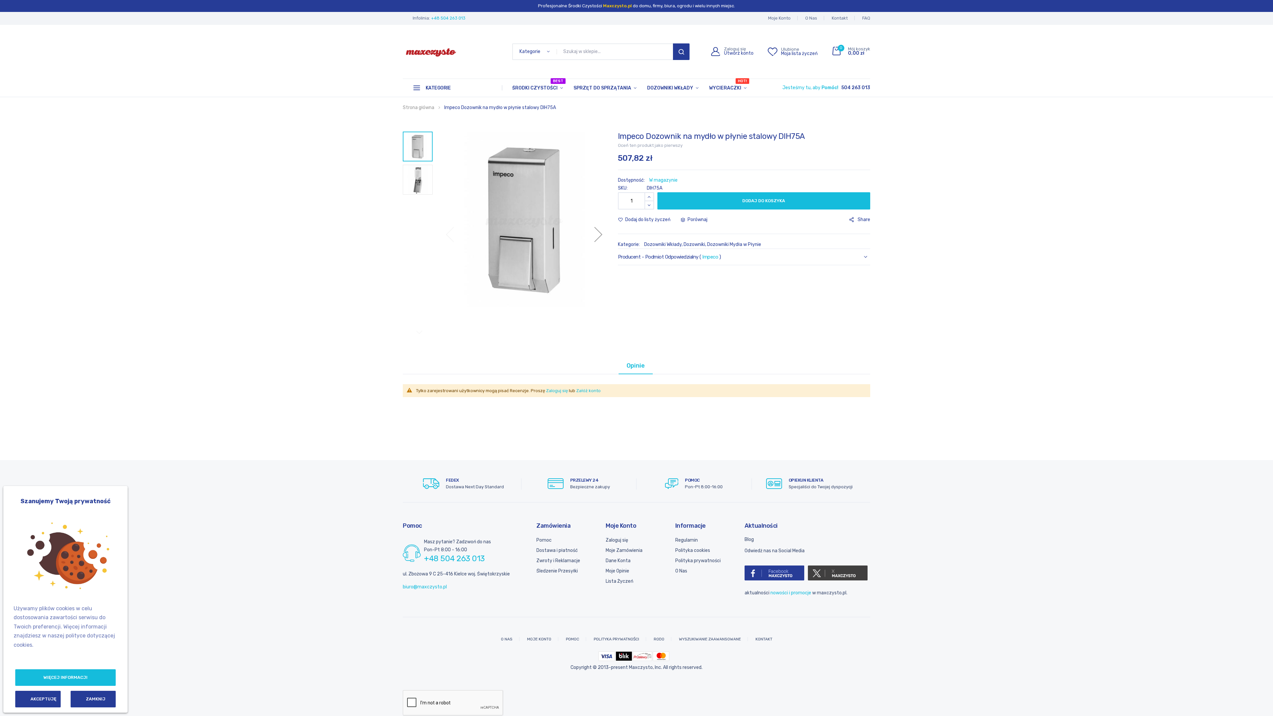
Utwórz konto (739, 53)
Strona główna (418, 107)
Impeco (710, 257)
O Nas (811, 18)
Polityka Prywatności (616, 639)
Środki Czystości (537, 85)
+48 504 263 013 (448, 18)
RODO (659, 639)
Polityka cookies (692, 550)
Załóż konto (588, 390)
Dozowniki (694, 244)
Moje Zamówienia (624, 550)
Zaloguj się (557, 390)
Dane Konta (618, 561)
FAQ (866, 18)
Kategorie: (629, 244)
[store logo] (431, 52)
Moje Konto (779, 18)
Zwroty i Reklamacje (558, 561)
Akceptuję (43, 698)
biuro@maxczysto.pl (425, 587)
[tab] (636, 365)
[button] (598, 234)
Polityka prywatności (698, 561)
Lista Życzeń (619, 581)
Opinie (636, 365)
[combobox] (616, 51)
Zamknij (95, 698)
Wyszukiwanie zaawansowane (710, 639)
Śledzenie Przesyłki (557, 571)
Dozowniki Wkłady (670, 88)
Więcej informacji (65, 677)
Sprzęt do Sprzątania (602, 88)
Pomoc (544, 540)
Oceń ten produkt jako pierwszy (650, 145)
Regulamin (686, 540)
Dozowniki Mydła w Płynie (734, 244)
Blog (749, 539)
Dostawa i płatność (557, 550)
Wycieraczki (728, 85)
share (864, 219)
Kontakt (840, 18)
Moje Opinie (617, 571)
